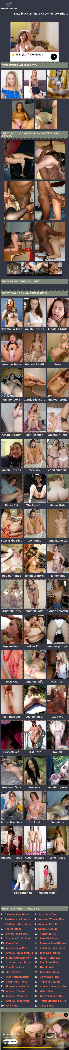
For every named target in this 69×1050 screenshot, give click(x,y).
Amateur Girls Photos (17, 924)
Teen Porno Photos (16, 933)
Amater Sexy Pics (16, 948)
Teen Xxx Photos (50, 972)
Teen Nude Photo (16, 981)
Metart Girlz (46, 991)
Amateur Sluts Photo (52, 948)
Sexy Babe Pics (49, 977)
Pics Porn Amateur (17, 977)
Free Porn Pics (15, 967)
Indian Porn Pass (50, 957)
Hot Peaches (14, 972)
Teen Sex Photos (50, 953)
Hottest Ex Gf (48, 933)
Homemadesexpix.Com (54, 986)
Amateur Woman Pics (51, 919)
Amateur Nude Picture (19, 953)
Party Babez (47, 1005)
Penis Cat (12, 943)
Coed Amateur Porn (18, 962)
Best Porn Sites (49, 962)
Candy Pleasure (48, 929)
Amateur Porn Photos (53, 943)
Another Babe (13, 929)
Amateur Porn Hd (16, 996)
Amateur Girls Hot (50, 981)
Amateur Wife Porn (17, 1000)
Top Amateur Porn (51, 996)
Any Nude (12, 1005)
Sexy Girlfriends (49, 938)
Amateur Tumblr (16, 991)
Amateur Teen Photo (17, 914)
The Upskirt (47, 967)
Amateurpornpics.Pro (53, 1000)
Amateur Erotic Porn (18, 938)
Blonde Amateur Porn (19, 957)
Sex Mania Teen (47, 914)
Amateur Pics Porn (49, 924)
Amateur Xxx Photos (17, 919)
